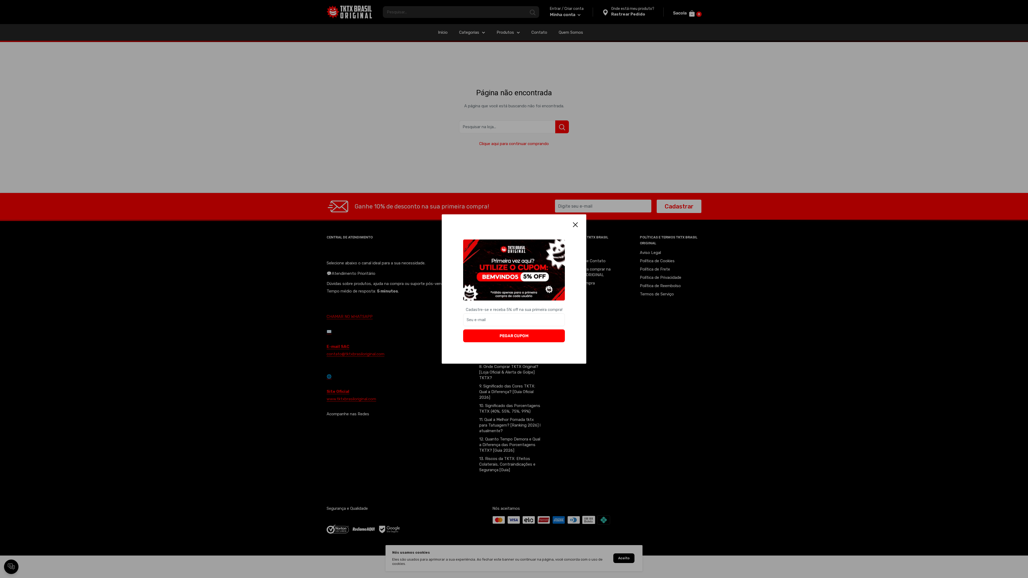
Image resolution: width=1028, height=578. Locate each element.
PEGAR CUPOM (514, 335)
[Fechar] (575, 224)
